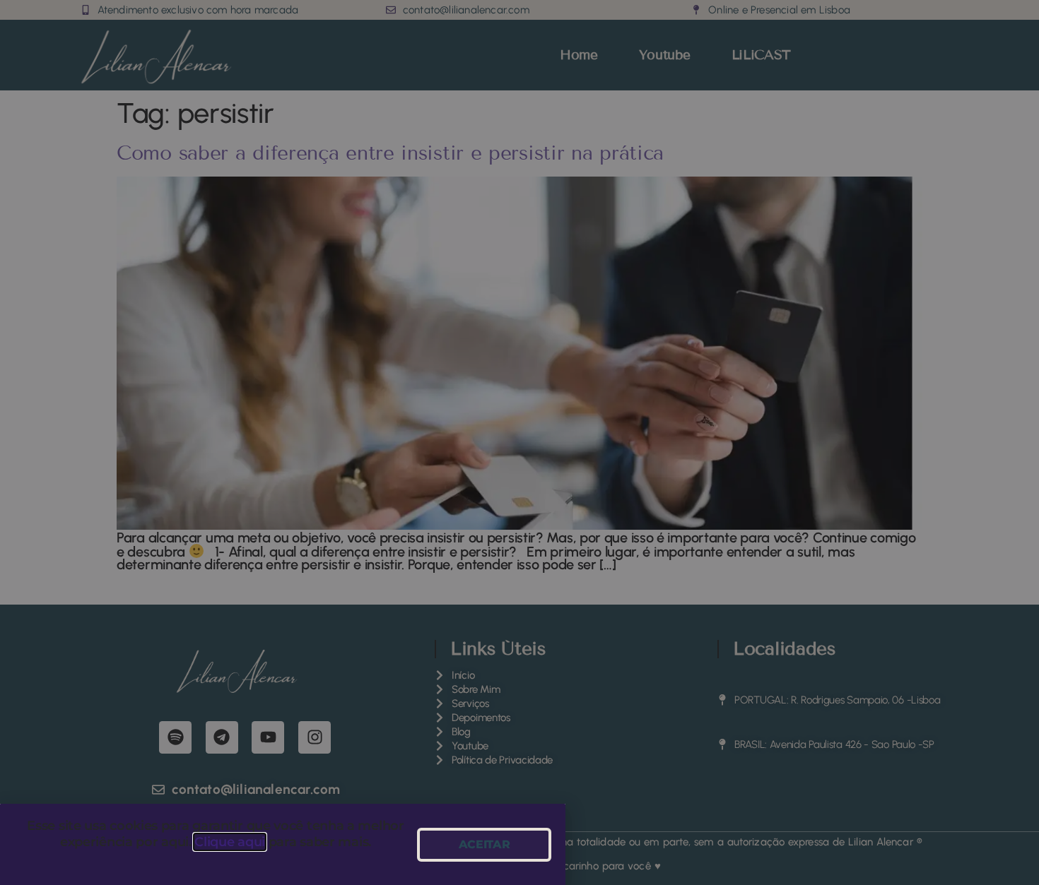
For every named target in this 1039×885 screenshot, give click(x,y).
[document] (519, 442)
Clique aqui (229, 842)
